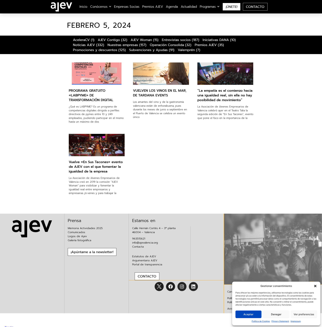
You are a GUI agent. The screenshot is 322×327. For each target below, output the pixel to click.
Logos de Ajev (77, 236)
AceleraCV (81, 39)
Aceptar (248, 314)
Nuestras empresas (123, 44)
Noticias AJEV (84, 44)
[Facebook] (170, 286)
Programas (208, 6)
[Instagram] (181, 286)
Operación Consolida (167, 44)
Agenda (172, 6)
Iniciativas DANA (216, 39)
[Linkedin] (193, 286)
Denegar (276, 314)
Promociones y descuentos (95, 49)
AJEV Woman (141, 39)
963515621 (138, 239)
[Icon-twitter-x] (159, 286)
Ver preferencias (304, 314)
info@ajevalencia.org (145, 243)
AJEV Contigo (109, 39)
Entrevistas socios (176, 39)
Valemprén (186, 49)
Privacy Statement (280, 321)
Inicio (83, 6)
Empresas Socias (126, 6)
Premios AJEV (152, 6)
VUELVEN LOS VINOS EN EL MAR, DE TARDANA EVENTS (159, 93)
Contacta (138, 247)
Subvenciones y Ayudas (148, 49)
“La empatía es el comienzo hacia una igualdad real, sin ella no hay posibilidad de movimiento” (225, 95)
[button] (315, 286)
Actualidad (189, 6)
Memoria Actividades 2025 (85, 228)
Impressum (296, 321)
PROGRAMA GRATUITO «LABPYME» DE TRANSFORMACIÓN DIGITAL (91, 95)
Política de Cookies (261, 321)
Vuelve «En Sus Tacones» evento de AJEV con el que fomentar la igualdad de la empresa (96, 166)
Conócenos (99, 6)
